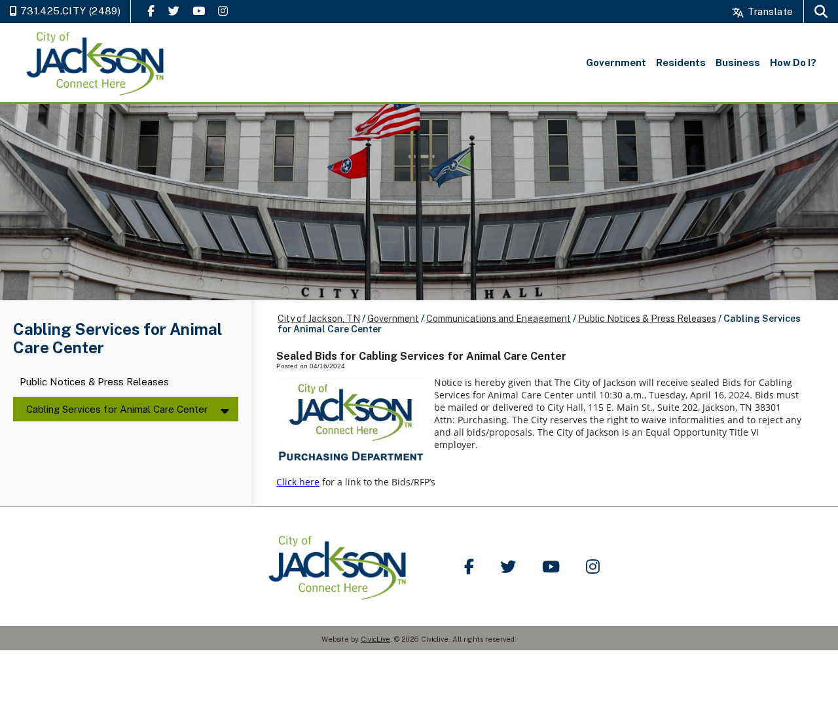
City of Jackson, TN (319, 318)
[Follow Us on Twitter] (173, 10)
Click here (297, 482)
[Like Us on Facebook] (151, 10)
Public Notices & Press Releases (94, 382)
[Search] (821, 11)
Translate (768, 11)
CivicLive (375, 639)
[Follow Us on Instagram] (223, 10)
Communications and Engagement (498, 318)
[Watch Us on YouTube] (198, 10)
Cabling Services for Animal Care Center (117, 409)
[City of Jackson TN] (96, 62)
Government (393, 318)
